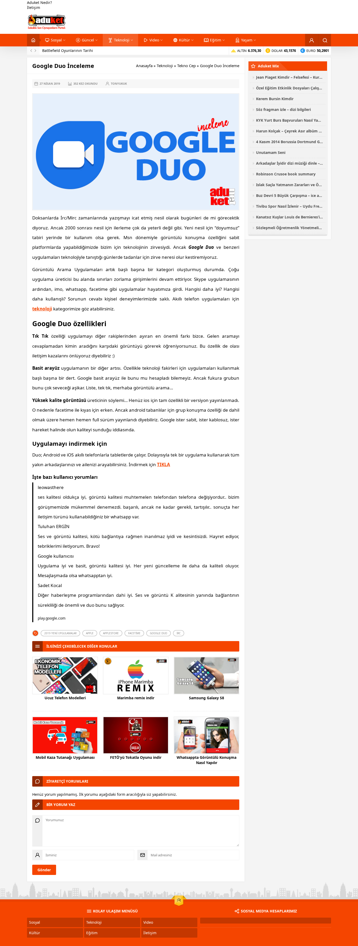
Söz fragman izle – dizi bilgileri (283, 109)
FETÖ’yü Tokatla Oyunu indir (135, 757)
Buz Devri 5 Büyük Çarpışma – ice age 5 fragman (289, 195)
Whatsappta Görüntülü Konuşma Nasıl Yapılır (206, 760)
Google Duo (158, 633)
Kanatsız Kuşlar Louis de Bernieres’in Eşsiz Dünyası (289, 216)
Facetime (134, 633)
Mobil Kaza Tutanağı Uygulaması (65, 757)
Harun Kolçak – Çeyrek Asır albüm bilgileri (289, 130)
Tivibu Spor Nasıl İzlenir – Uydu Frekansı (289, 206)
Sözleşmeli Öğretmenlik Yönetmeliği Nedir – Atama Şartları (289, 227)
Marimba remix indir (135, 697)
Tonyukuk (119, 83)
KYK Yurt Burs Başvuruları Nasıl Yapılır (289, 120)
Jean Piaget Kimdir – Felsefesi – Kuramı (289, 77)
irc (179, 633)
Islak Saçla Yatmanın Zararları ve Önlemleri (289, 184)
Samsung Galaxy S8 (206, 697)
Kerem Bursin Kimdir (275, 98)
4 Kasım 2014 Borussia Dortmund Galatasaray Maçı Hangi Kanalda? (289, 141)
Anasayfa (144, 65)
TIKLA (163, 464)
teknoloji (42, 309)
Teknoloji (165, 65)
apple (90, 633)
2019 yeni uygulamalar (60, 633)
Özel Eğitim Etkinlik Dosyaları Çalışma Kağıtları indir (289, 87)
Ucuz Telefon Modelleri (65, 697)
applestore (111, 633)
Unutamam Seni (270, 152)
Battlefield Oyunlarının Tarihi (67, 50)
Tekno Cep (186, 65)
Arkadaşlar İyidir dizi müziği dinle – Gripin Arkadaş (289, 163)
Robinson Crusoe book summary (286, 173)
